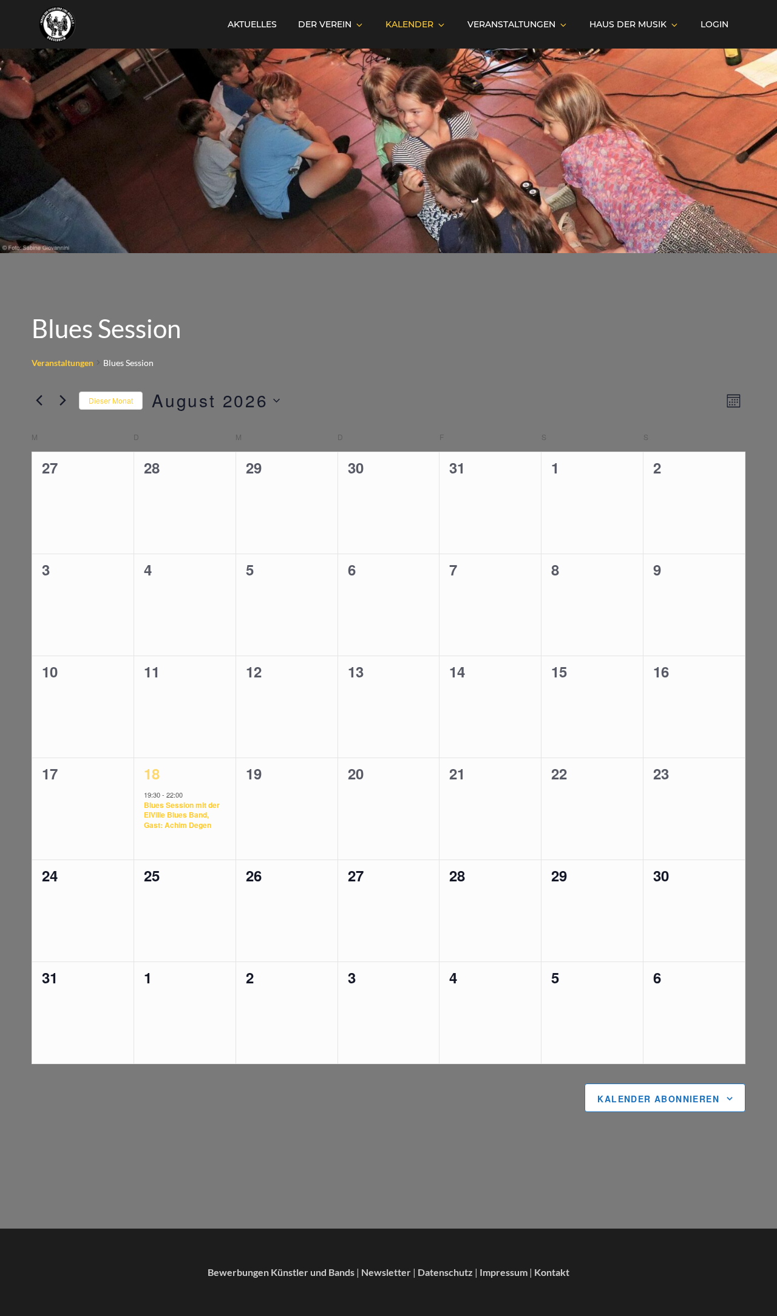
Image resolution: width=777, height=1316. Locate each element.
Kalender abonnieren (658, 1099)
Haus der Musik (628, 24)
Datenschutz (445, 1272)
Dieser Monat (111, 400)
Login (714, 24)
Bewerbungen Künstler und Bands (281, 1272)
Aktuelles (252, 24)
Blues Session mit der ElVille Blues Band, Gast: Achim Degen (182, 814)
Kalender (409, 24)
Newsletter (386, 1272)
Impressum (504, 1272)
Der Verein (324, 24)
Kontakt (551, 1272)
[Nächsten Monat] (62, 400)
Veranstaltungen (511, 24)
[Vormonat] (39, 400)
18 (152, 773)
